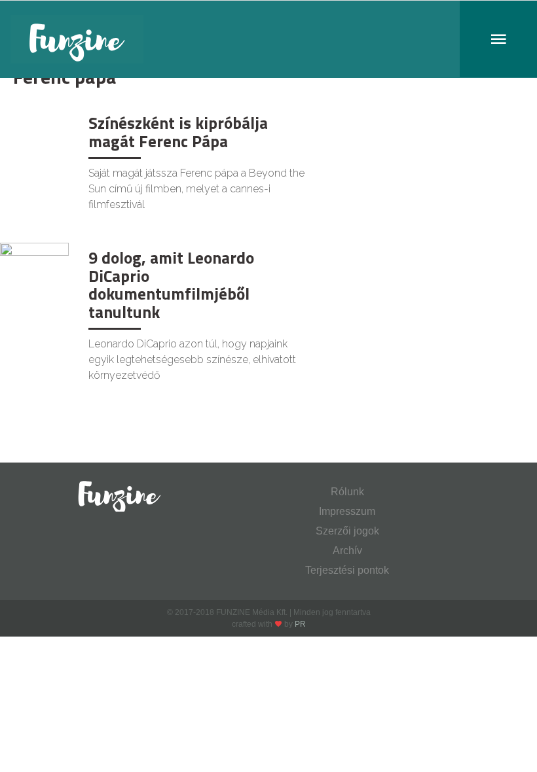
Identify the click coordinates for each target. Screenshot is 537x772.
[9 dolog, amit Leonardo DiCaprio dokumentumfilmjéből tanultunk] (34, 264)
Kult (22, 121)
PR (300, 624)
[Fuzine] (268, 39)
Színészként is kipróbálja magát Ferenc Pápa (178, 132)
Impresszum (347, 511)
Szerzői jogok (347, 530)
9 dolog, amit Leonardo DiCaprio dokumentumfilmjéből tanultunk (171, 285)
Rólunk (347, 491)
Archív (347, 550)
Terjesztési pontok (347, 570)
